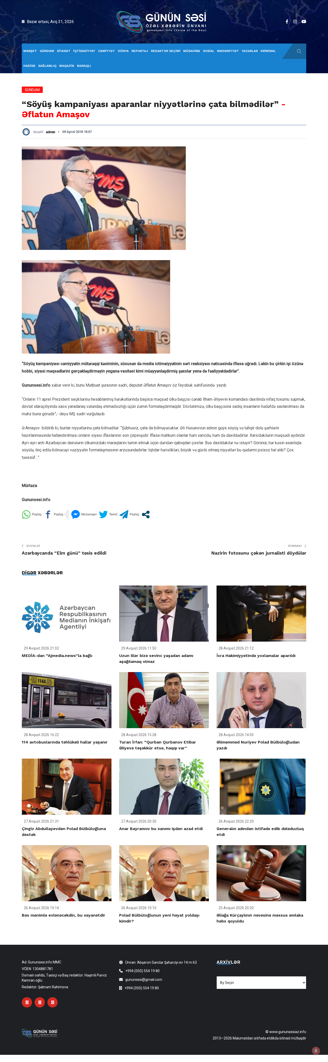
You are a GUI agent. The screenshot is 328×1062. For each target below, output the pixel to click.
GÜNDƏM (47, 51)
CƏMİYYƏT (106, 51)
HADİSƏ (29, 66)
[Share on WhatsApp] (32, 514)
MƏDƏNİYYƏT (228, 51)
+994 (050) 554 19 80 (142, 971)
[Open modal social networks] (145, 514)
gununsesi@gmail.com (143, 980)
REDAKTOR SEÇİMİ (165, 51)
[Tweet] (108, 514)
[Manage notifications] (316, 1051)
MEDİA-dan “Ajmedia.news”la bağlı (57, 655)
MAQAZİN (66, 66)
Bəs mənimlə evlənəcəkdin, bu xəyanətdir (63, 915)
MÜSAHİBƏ (191, 51)
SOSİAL (208, 51)
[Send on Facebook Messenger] (84, 514)
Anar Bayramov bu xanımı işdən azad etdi (161, 828)
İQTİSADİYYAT (84, 51)
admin (50, 132)
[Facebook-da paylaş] (53, 514)
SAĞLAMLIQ (47, 66)
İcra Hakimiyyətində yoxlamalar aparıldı (256, 655)
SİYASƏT (63, 51)
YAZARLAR (250, 51)
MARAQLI (84, 66)
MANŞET (30, 51)
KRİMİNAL (268, 51)
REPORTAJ (139, 51)
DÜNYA (123, 51)
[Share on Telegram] (129, 514)
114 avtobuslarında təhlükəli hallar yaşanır (65, 742)
